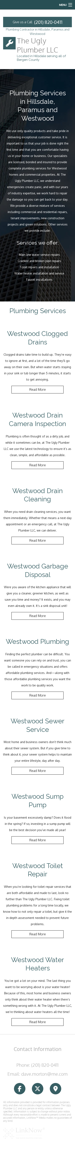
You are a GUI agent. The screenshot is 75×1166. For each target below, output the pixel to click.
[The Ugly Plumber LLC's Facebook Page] (19, 1089)
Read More (37, 389)
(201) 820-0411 (48, 22)
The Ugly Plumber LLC (37, 45)
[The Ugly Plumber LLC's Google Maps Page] (55, 1089)
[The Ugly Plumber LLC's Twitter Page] (37, 1089)
